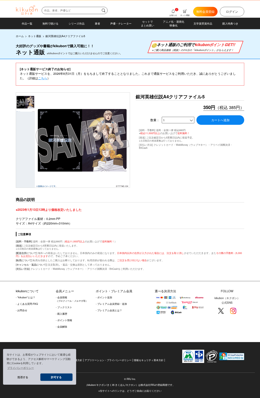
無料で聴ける (50, 23)
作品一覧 (27, 23)
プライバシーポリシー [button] (20, 367)
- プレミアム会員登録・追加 (111, 304)
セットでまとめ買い (147, 23)
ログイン (232, 11)
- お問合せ (21, 310)
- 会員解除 (61, 326)
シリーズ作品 (77, 23)
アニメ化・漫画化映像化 (173, 23)
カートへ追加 (220, 120)
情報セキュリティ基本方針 (148, 360)
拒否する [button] (23, 377)
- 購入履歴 (61, 313)
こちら (42, 78)
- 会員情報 (72, 298)
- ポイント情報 (64, 320)
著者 (97, 23)
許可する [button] (56, 377)
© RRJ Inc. (130, 378)
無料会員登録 (205, 11)
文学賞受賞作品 (203, 23)
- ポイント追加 (104, 297)
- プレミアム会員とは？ (109, 310)
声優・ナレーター (121, 23)
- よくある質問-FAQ (27, 304)
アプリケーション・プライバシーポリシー (108, 360)
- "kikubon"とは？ (25, 297)
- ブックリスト (64, 307)
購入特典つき (230, 23)
